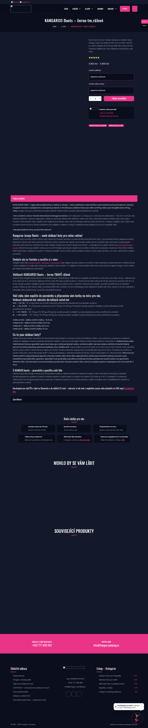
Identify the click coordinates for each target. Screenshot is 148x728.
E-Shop (63, 26)
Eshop (125, 8)
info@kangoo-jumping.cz (109, 116)
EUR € (144, 26)
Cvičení (75, 8)
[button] (74, 198)
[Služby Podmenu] (92, 9)
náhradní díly (84, 440)
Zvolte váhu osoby (96, 84)
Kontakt (111, 8)
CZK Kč (144, 21)
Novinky (100, 8)
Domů (54, 26)
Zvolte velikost (95, 70)
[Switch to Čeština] (15, 2)
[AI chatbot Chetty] (137, 718)
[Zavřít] (141, 705)
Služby (87, 8)
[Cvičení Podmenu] (80, 9)
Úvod (66, 8)
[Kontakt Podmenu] (116, 9)
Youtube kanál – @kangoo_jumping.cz (44, 263)
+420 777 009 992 (106, 113)
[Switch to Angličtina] (24, 2)
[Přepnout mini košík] (135, 8)
